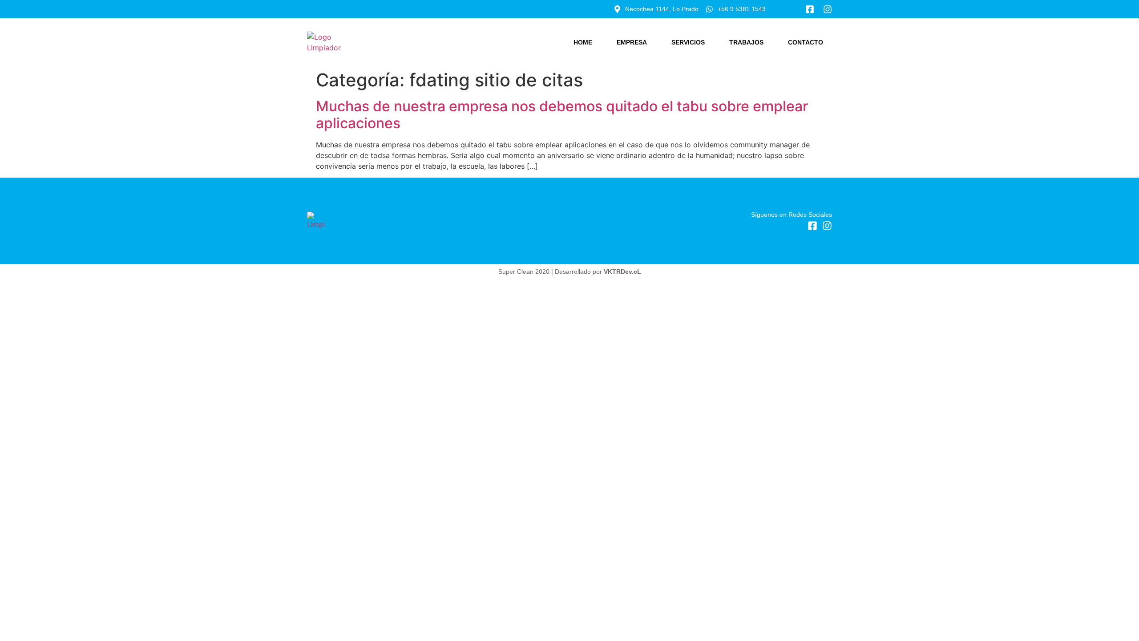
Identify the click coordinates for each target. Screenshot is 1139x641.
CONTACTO (805, 42)
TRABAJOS (746, 42)
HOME (583, 42)
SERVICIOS (688, 42)
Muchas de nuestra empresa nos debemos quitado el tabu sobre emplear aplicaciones (562, 114)
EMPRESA (632, 42)
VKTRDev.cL (622, 271)
